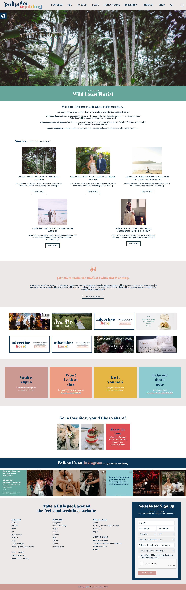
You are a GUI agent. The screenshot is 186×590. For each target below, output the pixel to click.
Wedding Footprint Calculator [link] (23, 547)
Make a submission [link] (100, 540)
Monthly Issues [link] (58, 547)
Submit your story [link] (118, 445)
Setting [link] (55, 541)
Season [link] (55, 544)
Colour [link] (55, 532)
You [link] (70, 5)
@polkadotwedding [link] (117, 463)
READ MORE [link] (39, 192)
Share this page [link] (84, 124)
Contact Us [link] (97, 529)
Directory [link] (131, 5)
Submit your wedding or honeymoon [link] (107, 543)
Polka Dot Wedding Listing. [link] (80, 118)
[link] (3, 16)
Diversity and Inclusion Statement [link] (106, 526)
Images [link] (55, 529)
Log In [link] (95, 532)
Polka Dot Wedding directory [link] (117, 112)
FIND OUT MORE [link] (93, 297)
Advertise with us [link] (100, 546)
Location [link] (55, 535)
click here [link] (101, 118)
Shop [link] (162, 5)
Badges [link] (96, 549)
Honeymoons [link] (112, 5)
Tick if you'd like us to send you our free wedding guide (157, 556)
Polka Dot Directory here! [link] (129, 128)
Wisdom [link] (82, 5)
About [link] (95, 523)
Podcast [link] (148, 5)
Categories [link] (56, 523)
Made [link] (95, 5)
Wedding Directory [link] (19, 555)
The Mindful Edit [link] (18, 544)
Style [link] (54, 538)
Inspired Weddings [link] (59, 526)
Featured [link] (57, 5)
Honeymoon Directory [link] (20, 558)
